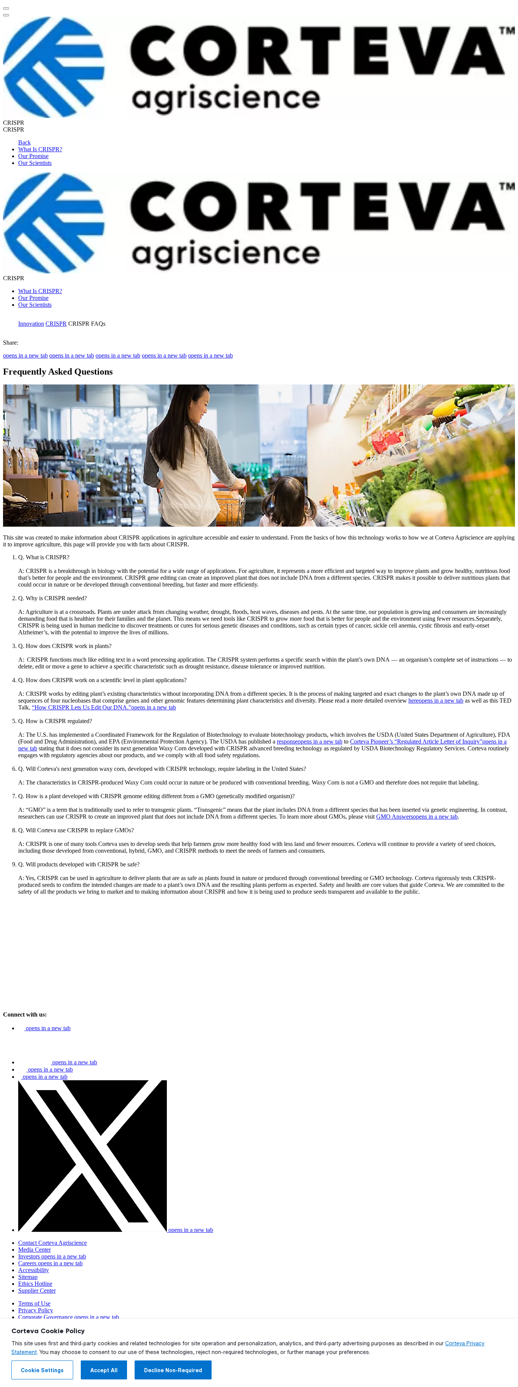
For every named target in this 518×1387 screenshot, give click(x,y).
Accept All (104, 1370)
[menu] (6, 8)
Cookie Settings (42, 1370)
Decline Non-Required (173, 1370)
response (309, 741)
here (435, 700)
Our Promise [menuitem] (33, 156)
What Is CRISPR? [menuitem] (40, 149)
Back (24, 142)
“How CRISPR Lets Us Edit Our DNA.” (104, 707)
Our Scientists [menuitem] (35, 163)
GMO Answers (417, 816)
